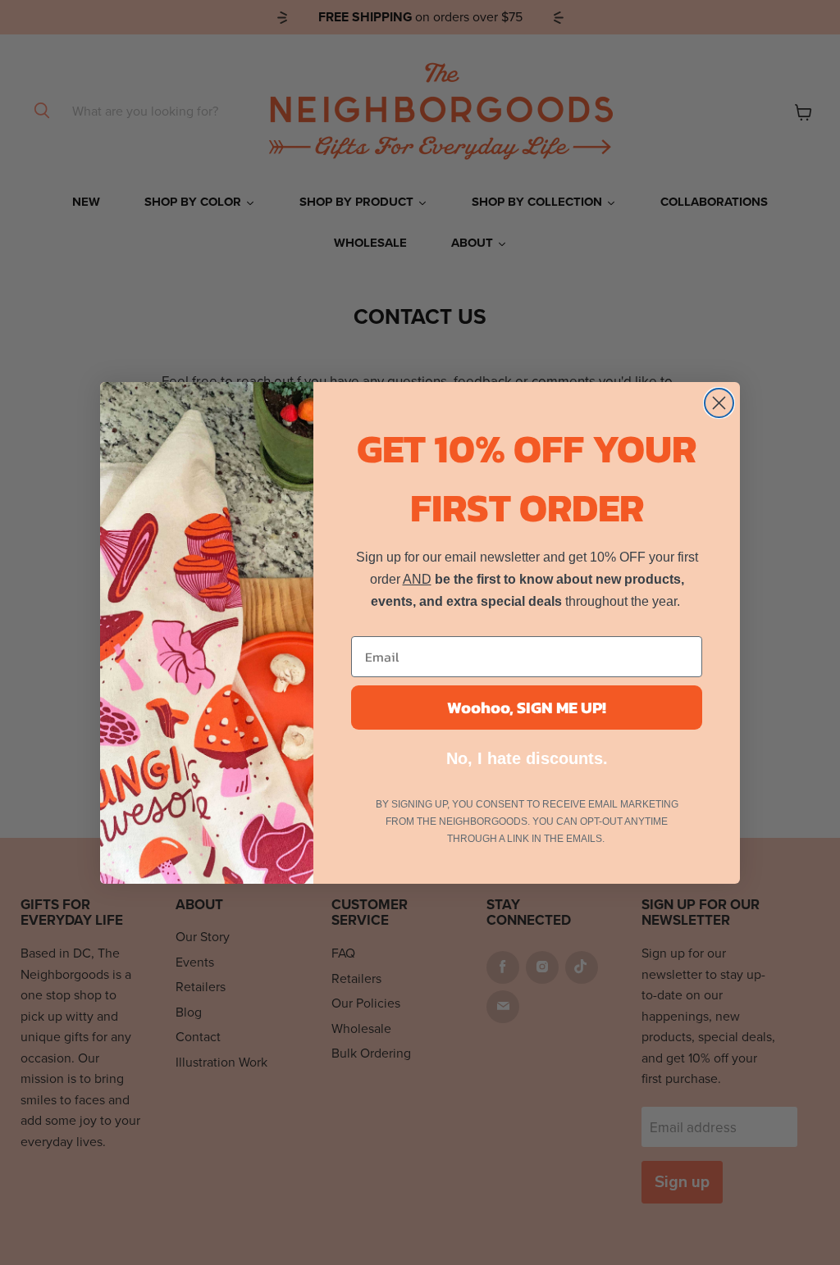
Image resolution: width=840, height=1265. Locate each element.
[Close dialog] (719, 403)
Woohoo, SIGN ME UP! (526, 707)
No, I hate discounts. (527, 758)
